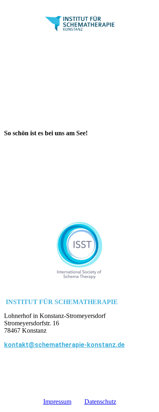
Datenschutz (100, 401)
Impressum (57, 401)
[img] (80, 23)
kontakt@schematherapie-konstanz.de (64, 345)
